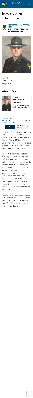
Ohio (10, 27)
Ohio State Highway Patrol (19, 25)
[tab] (10, 127)
